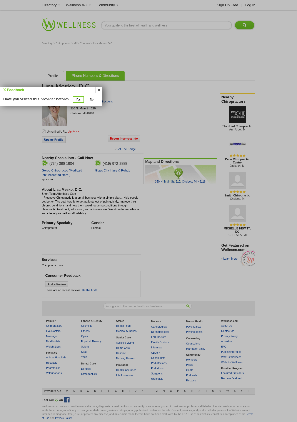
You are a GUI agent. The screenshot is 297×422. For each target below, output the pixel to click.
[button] (78, 99)
